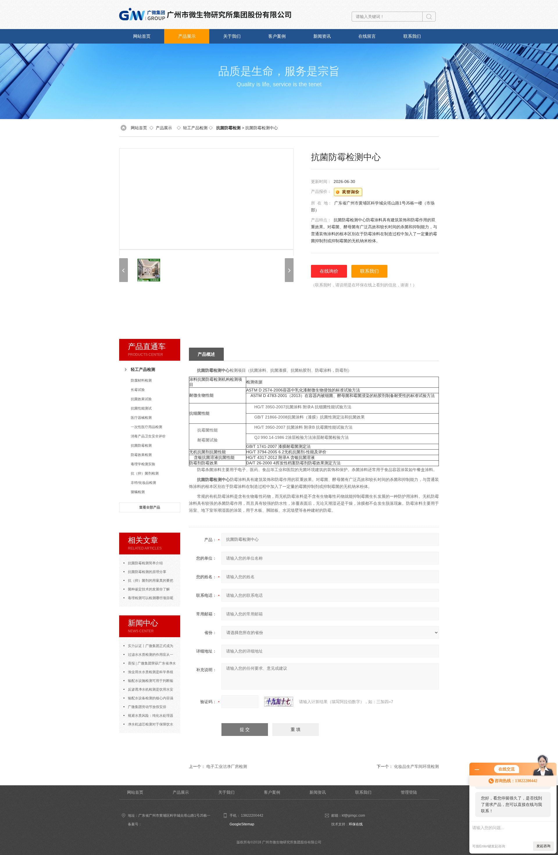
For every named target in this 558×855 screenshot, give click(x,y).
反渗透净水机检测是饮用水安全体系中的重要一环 (148, 690)
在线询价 (329, 271)
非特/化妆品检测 (143, 483)
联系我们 (412, 36)
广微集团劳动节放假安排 (147, 707)
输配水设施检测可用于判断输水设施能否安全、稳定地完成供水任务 (150, 682)
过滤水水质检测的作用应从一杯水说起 (148, 656)
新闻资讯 (322, 36)
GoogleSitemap (242, 824)
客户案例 (277, 36)
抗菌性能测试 (141, 408)
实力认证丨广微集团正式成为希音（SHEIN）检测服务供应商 (148, 647)
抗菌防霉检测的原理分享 (147, 572)
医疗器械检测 (141, 418)
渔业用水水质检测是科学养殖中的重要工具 (148, 673)
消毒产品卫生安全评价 (148, 436)
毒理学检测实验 (143, 464)
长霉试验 (138, 390)
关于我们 (232, 36)
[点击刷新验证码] (278, 702)
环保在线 (356, 824)
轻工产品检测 (195, 127)
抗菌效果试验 (141, 399)
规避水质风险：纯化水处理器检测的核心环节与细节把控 (148, 717)
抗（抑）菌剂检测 (145, 473)
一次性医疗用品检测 (146, 427)
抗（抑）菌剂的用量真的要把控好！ (148, 582)
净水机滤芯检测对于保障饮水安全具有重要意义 (148, 725)
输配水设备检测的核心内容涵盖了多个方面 (148, 699)
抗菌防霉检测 (141, 445)
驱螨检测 (138, 492)
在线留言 (367, 36)
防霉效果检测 (141, 455)
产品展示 (187, 36)
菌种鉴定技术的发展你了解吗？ (147, 590)
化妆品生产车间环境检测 (416, 766)
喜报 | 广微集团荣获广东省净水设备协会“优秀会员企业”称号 (150, 664)
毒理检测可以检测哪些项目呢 (150, 598)
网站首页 (142, 36)
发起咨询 (543, 846)
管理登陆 (409, 792)
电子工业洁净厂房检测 (226, 766)
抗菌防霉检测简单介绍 (145, 563)
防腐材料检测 (141, 380)
